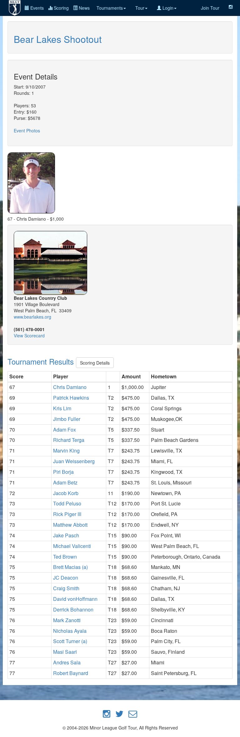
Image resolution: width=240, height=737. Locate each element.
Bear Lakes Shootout (58, 39)
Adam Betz (65, 482)
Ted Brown (65, 556)
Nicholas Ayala (70, 630)
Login (167, 8)
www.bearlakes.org (32, 317)
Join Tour (210, 8)
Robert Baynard (70, 673)
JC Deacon (65, 577)
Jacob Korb (65, 493)
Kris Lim (62, 408)
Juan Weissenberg (74, 461)
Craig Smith (66, 588)
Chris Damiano (70, 387)
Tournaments (110, 8)
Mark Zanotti (67, 620)
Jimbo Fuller (66, 418)
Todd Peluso (67, 503)
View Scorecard (29, 335)
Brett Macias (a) (70, 567)
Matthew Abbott (70, 524)
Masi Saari (65, 651)
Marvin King (66, 450)
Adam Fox (64, 429)
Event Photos (27, 130)
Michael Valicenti (72, 546)
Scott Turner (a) (70, 641)
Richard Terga (68, 439)
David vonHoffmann (75, 598)
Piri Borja (63, 471)
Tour (139, 8)
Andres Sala (67, 662)
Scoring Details (95, 363)
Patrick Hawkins (71, 397)
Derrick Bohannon (73, 609)
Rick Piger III (67, 514)
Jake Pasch (66, 535)
